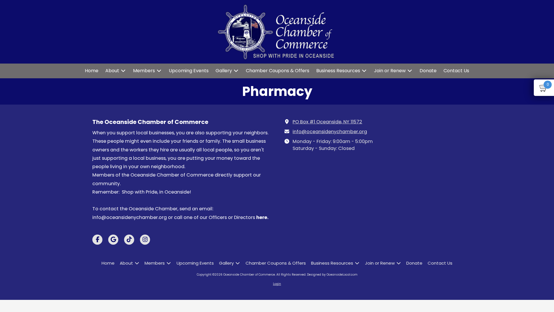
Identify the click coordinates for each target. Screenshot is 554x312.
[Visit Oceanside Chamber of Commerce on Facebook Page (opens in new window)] (97, 240)
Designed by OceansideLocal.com (332, 274)
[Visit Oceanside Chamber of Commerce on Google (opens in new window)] (113, 240)
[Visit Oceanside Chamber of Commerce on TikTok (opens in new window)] (129, 240)
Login (277, 284)
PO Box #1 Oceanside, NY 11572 (327, 121)
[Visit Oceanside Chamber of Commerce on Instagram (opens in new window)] (145, 240)
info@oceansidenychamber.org (330, 131)
